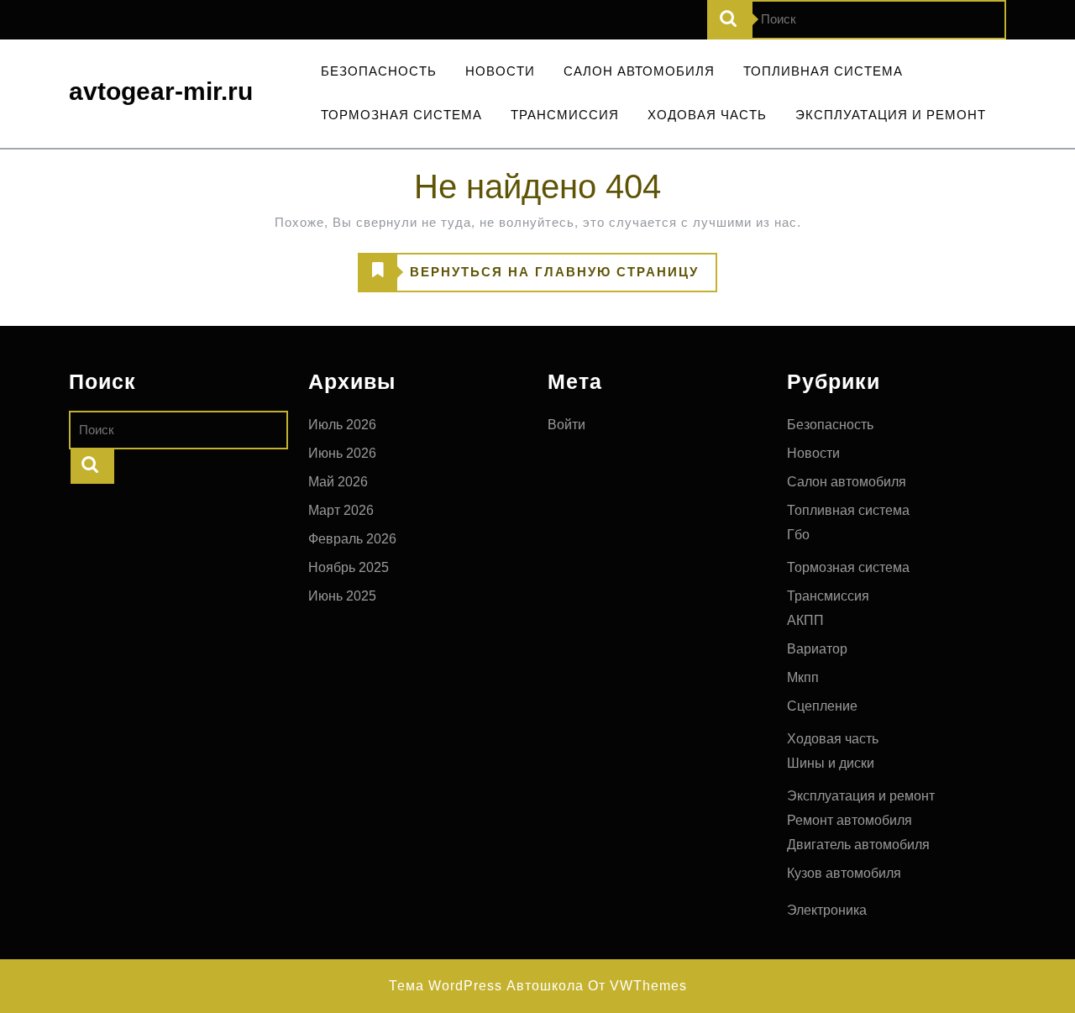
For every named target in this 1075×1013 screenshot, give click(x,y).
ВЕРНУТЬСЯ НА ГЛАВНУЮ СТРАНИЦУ (529, 277)
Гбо (798, 534)
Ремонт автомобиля (849, 820)
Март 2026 (341, 510)
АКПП (805, 620)
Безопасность (379, 71)
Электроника (827, 910)
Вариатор (817, 649)
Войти (566, 424)
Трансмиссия (565, 115)
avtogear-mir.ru (161, 91)
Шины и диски (830, 763)
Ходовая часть (707, 115)
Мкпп (803, 677)
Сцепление (822, 706)
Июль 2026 (342, 424)
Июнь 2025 (342, 596)
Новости (500, 71)
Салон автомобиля (639, 71)
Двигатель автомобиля (858, 844)
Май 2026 (338, 482)
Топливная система (823, 71)
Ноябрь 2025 (348, 567)
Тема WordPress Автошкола (486, 986)
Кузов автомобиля (844, 873)
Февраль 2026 (352, 539)
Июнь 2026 (342, 453)
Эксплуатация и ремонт (890, 115)
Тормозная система (401, 115)
